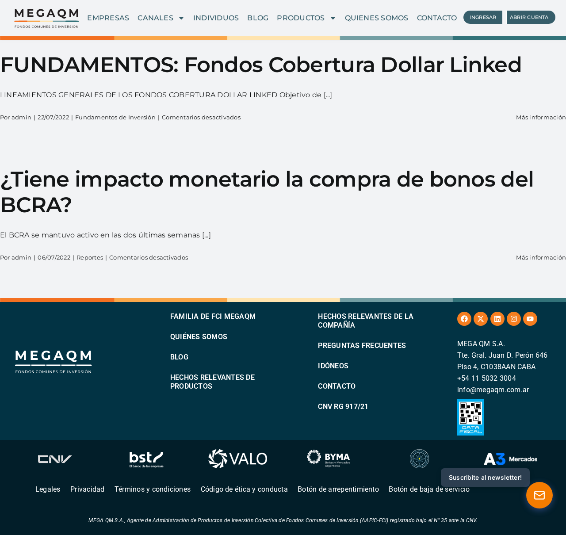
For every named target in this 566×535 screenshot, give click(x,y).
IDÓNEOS (333, 366)
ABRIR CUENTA (529, 17)
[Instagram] (514, 319)
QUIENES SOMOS (377, 18)
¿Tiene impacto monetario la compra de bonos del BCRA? (267, 192)
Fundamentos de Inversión (115, 117)
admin (21, 117)
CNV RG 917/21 (343, 406)
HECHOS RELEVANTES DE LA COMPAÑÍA (365, 320)
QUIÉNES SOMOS (198, 336)
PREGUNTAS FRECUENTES (362, 345)
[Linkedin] (497, 319)
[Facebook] (464, 319)
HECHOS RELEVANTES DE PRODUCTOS (212, 381)
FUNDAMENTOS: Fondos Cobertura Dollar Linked (261, 64)
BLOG (257, 18)
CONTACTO (437, 18)
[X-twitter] (481, 319)
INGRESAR (483, 17)
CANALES (155, 18)
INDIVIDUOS (216, 18)
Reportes (89, 257)
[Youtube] (530, 319)
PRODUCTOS (301, 18)
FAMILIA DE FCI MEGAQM (213, 316)
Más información (541, 117)
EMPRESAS (108, 18)
